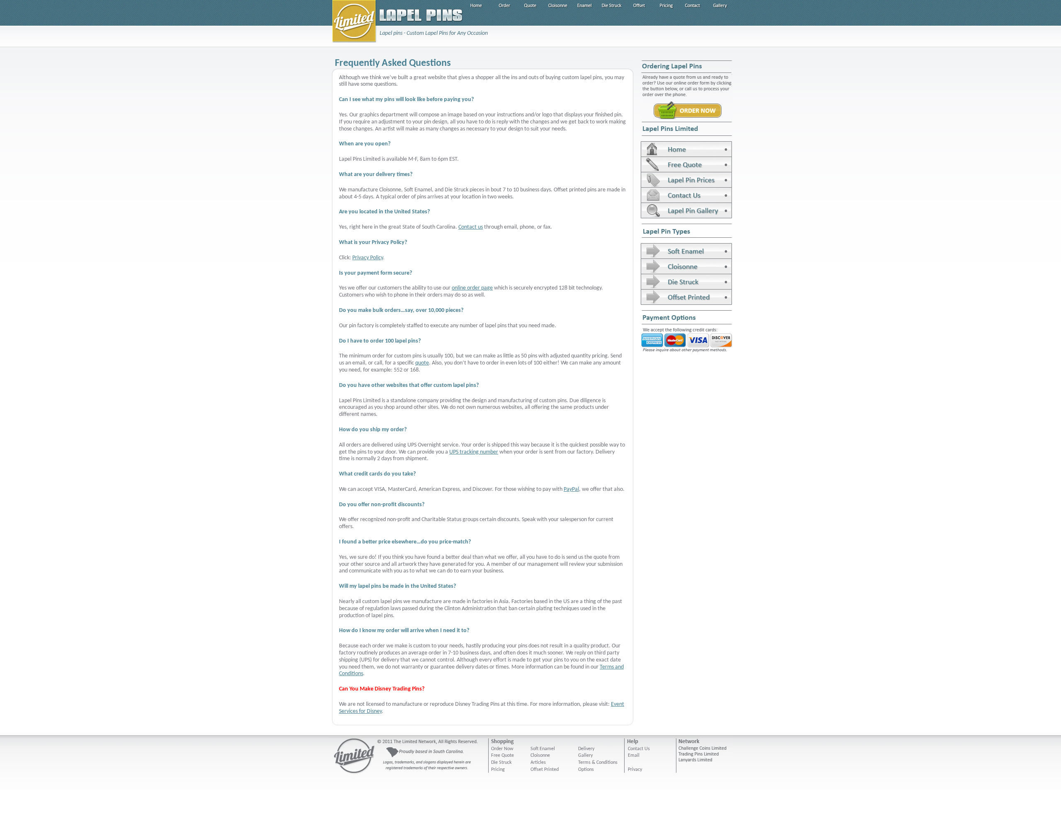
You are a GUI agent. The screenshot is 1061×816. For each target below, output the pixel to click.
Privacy (635, 769)
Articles (538, 762)
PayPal (571, 489)
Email (634, 755)
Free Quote (502, 755)
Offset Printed (544, 769)
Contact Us (639, 748)
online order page (472, 288)
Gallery (585, 755)
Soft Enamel (542, 748)
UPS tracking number (473, 452)
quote (422, 363)
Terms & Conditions (598, 762)
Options (586, 769)
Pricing (498, 769)
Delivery (586, 748)
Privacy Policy (367, 258)
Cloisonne (540, 755)
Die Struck (501, 762)
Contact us (470, 227)
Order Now (502, 748)
